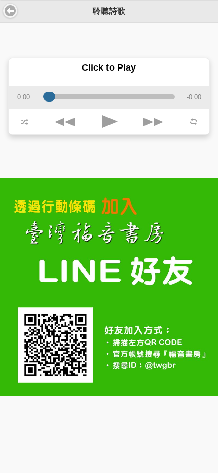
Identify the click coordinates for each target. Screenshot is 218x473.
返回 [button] (10, 10)
